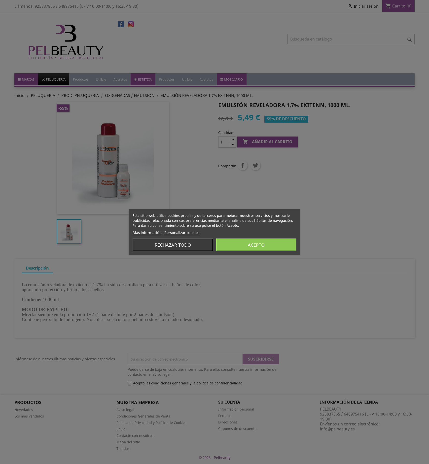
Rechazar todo (173, 245)
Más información (147, 232)
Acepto (256, 245)
